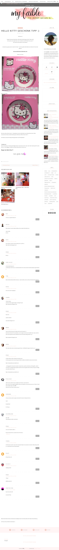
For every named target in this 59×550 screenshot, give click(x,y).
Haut (55, 195)
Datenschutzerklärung (33, 1)
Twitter (52, 73)
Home (2, 1)
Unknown (8, 394)
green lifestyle (47, 176)
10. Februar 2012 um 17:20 (11, 226)
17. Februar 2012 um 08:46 (11, 442)
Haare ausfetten (47, 182)
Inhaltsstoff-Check (53, 197)
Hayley (7, 224)
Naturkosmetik (8, 1)
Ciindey (19, 33)
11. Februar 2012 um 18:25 (11, 288)
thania (7, 441)
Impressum (49, 1)
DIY (13, 1)
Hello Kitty (6, 161)
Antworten (37, 219)
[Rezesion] (46, 180)
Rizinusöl (46, 201)
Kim (7, 213)
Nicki (7, 239)
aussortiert (50, 203)
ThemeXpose (27, 548)
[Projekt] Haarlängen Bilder (49, 186)
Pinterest (46, 73)
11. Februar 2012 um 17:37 (11, 277)
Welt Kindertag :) (4, 204)
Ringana (46, 195)
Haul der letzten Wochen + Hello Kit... (6, 188)
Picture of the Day (51, 174)
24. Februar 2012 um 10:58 (11, 476)
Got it (32, 5)
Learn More (27, 5)
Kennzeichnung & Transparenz (21, 1)
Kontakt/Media (43, 1)
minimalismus (47, 188)
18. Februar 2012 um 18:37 (11, 455)
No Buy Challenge (53, 199)
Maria (7, 327)
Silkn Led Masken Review (53, 155)
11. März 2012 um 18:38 (10, 489)
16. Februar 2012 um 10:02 (11, 380)
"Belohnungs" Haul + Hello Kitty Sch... (22, 188)
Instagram (46, 199)
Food (45, 203)
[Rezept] (56, 178)
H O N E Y (8, 464)
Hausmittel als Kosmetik (49, 178)
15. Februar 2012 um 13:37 (11, 356)
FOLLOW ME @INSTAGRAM (50, 82)
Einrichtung (53, 188)
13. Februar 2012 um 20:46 (11, 312)
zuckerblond (9, 413)
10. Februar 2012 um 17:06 (11, 215)
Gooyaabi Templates (37, 548)
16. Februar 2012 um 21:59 (11, 427)
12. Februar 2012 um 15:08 (11, 299)
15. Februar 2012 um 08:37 (11, 346)
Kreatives (46, 184)
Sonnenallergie (52, 201)
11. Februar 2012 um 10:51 (11, 264)
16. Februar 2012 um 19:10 (11, 415)
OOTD (52, 176)
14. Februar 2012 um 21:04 (11, 329)
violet (7, 453)
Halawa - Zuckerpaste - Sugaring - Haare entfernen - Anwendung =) (54, 127)
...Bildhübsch (8, 434)
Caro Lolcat (9, 262)
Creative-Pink (9, 488)
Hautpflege (47, 197)
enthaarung (54, 182)
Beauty (51, 180)
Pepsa (7, 286)
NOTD (45, 174)
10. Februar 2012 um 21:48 (11, 241)
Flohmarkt (51, 195)
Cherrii (8, 297)
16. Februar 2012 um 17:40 (11, 395)
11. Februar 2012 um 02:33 (11, 253)
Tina (7, 276)
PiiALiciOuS (9, 379)
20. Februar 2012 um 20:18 (11, 465)
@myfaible (6, 539)
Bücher (57, 174)
